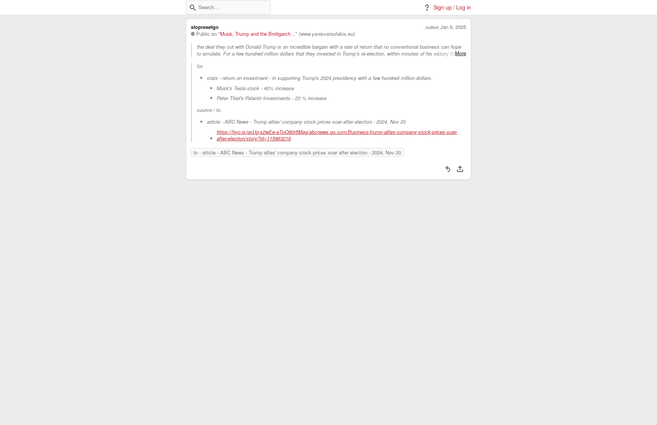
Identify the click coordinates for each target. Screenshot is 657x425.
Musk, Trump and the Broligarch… (257, 33)
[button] (193, 7)
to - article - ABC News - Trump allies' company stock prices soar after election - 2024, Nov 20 (297, 152)
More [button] (460, 53)
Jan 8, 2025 (453, 27)
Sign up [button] (442, 7)
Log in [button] (463, 7)
